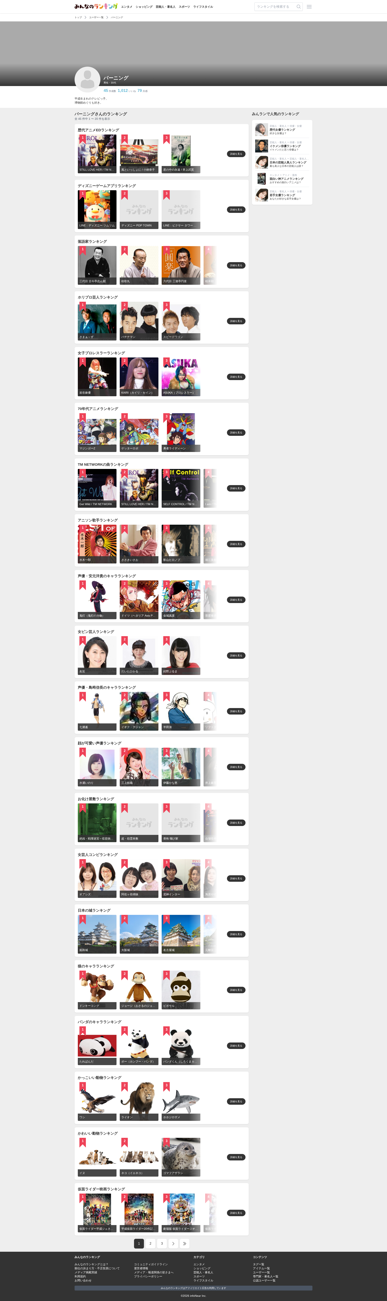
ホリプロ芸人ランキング (98, 297)
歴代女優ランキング (282, 129)
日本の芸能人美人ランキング (288, 162)
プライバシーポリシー (148, 1276)
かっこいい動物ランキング (99, 1078)
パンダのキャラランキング (99, 1022)
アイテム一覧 (261, 1268)
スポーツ (184, 6)
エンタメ (126, 6)
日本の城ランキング (94, 910)
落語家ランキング (92, 242)
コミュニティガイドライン (151, 1264)
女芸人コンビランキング (98, 855)
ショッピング (144, 6)
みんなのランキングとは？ (91, 1264)
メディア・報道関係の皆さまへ (154, 1272)
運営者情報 (141, 1268)
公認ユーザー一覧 (264, 1280)
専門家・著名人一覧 (265, 1276)
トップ (78, 17)
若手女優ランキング (282, 195)
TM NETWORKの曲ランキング (103, 464)
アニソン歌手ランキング (98, 520)
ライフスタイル (203, 6)
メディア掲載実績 (86, 1272)
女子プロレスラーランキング (101, 353)
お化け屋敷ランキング (96, 799)
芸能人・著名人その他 (302, 158)
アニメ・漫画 (289, 175)
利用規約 (80, 1276)
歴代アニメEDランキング (98, 130)
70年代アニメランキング (98, 409)
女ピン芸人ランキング (96, 632)
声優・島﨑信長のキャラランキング (107, 687)
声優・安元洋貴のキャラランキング (107, 576)
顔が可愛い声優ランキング (99, 743)
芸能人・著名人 (166, 6)
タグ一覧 (258, 1264)
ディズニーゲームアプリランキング (107, 186)
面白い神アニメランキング (287, 178)
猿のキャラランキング (96, 966)
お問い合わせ (83, 1280)
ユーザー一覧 (96, 17)
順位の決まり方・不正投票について (97, 1268)
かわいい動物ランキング (98, 1133)
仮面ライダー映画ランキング (101, 1189)
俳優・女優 (296, 126)
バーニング (117, 17)
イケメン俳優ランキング (285, 146)
